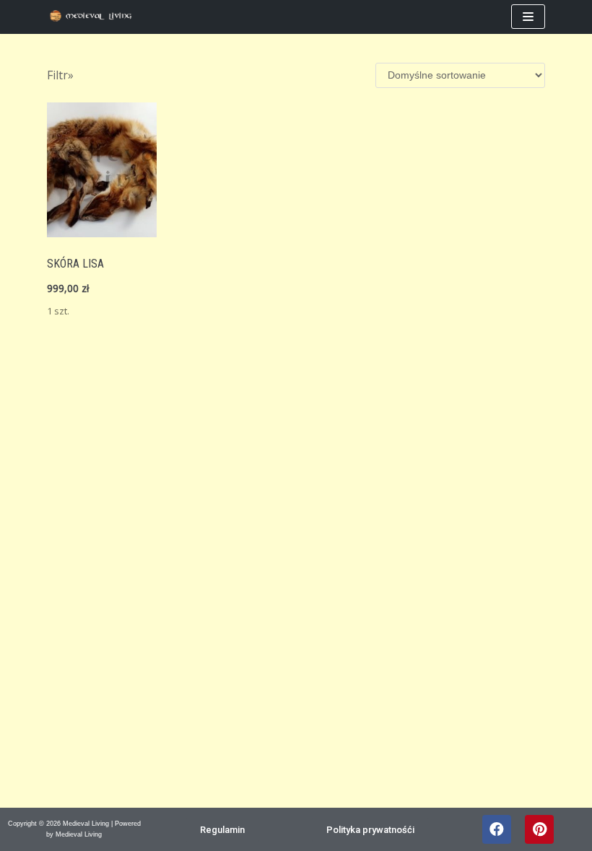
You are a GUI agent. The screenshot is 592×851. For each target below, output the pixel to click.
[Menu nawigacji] (528, 16)
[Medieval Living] (94, 17)
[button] (222, 830)
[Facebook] (496, 829)
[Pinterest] (539, 829)
